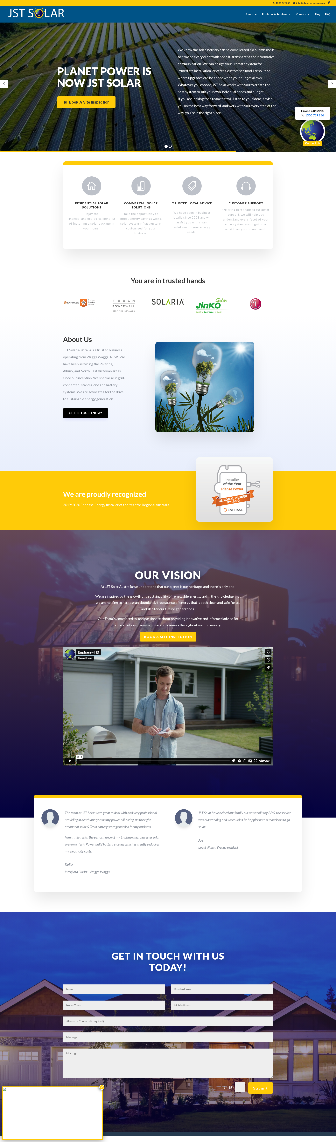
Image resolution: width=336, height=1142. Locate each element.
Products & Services (274, 14)
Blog (317, 14)
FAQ (327, 14)
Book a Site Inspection (168, 637)
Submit (260, 1088)
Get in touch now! (85, 413)
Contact (301, 14)
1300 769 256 (283, 3)
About (249, 14)
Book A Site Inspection (89, 102)
